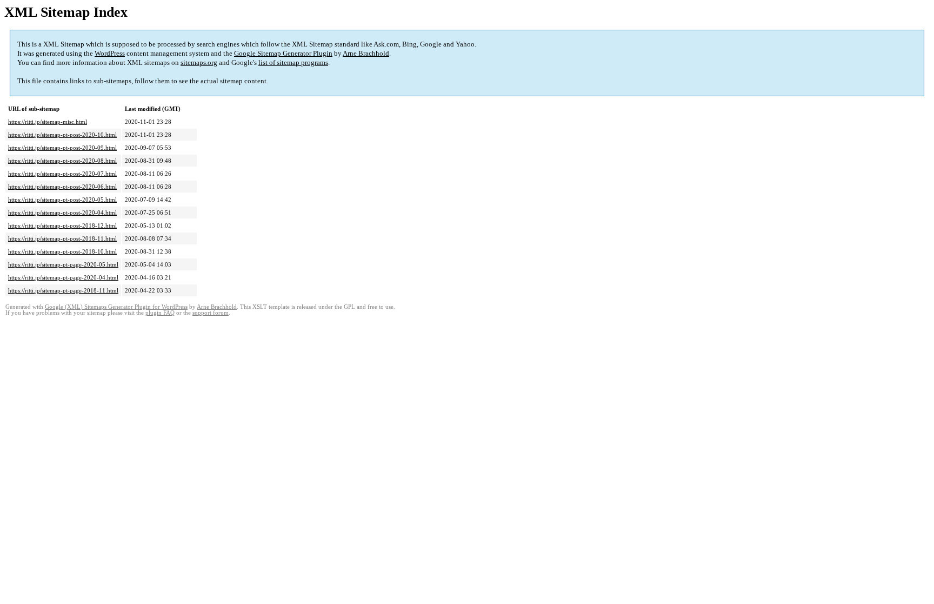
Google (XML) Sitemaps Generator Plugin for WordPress (116, 307)
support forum (210, 313)
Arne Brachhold (366, 53)
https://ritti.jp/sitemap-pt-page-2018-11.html (63, 290)
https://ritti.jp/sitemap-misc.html (47, 121)
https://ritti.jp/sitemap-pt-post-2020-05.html (62, 199)
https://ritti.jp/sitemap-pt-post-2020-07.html (62, 173)
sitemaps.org (199, 62)
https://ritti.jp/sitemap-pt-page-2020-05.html (63, 264)
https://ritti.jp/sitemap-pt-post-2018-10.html (62, 251)
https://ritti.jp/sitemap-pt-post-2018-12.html (62, 225)
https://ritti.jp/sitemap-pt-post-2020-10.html (62, 134)
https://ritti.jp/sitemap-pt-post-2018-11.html (62, 238)
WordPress (110, 53)
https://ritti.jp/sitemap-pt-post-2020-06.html (62, 186)
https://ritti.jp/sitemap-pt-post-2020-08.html (62, 160)
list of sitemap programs (293, 62)
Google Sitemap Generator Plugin (283, 53)
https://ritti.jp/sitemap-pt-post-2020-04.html (62, 212)
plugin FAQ (160, 313)
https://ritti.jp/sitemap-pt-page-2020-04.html (63, 277)
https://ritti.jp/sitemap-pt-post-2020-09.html (62, 147)
